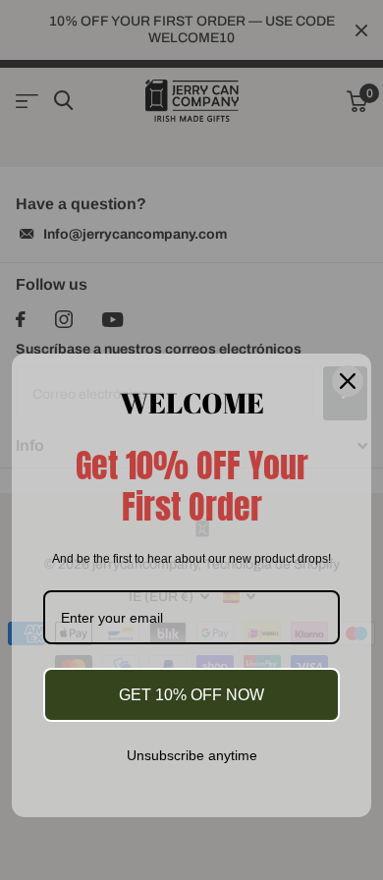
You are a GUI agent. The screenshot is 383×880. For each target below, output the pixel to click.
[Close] (347, 380)
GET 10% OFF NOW (191, 695)
